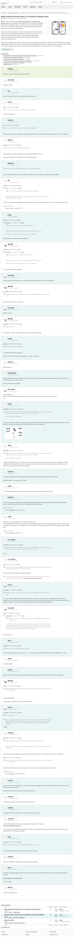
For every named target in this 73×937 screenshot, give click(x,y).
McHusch (6, 910)
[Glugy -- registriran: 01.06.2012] (5, 641)
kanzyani (10, 120)
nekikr (9, 215)
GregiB (10, 339)
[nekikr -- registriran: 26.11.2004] (5, 216)
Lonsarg (10, 780)
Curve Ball (11, 275)
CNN (6, 727)
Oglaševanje (5, 934)
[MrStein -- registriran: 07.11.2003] (5, 888)
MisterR (10, 140)
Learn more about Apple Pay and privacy (33, 578)
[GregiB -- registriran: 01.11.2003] (5, 339)
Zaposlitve (33, 7)
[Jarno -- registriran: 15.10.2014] (5, 868)
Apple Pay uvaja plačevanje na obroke (13, 57)
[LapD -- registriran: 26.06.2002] (5, 837)
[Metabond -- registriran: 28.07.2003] (5, 164)
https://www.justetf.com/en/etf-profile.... (12, 825)
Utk (9, 91)
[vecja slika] (58, 28)
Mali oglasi (18, 7)
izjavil (17, 107)
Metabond (11, 163)
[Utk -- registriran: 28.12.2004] (5, 92)
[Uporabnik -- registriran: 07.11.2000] (5, 81)
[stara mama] (5, 390)
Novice (3, 7)
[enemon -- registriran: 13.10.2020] (5, 670)
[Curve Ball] (5, 276)
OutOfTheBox (12, 373)
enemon (10, 670)
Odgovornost (52, 931)
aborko (61, 920)
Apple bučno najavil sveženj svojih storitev (14, 62)
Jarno (9, 867)
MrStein (10, 887)
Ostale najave (22, 18)
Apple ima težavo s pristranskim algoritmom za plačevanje (18, 61)
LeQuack (10, 69)
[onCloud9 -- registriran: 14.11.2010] (5, 819)
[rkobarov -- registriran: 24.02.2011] (5, 363)
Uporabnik (11, 80)
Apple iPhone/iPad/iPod (19, 917)
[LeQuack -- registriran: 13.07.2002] (5, 69)
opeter (10, 404)
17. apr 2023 (10, 18)
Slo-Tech (3, 21)
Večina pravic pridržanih (31, 931)
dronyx (10, 585)
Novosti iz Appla (7, 64)
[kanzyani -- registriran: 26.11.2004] (5, 121)
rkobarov (10, 362)
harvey (10, 102)
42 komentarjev (6, 49)
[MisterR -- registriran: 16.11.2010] (5, 140)
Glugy (9, 640)
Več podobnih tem (5, 927)
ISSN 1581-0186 (53, 934)
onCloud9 (11, 819)
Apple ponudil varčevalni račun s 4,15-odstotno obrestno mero (25, 16)
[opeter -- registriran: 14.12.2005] (5, 405)
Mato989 (10, 244)
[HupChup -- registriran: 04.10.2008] (5, 472)
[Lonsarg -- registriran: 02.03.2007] (5, 781)
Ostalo (40, 7)
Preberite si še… (5, 54)
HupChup (11, 471)
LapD (9, 837)
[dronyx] (5, 585)
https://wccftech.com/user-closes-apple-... (13, 878)
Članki (25, 7)
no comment (11, 539)
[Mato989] (5, 245)
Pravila (3, 931)
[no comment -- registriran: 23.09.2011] (5, 540)
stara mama (11, 389)
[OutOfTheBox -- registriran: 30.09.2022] (5, 374)
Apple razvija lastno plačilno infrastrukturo (14, 59)
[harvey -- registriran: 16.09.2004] (5, 103)
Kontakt (27, 934)
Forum (10, 7)
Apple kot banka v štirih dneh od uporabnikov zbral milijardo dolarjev (20, 55)
